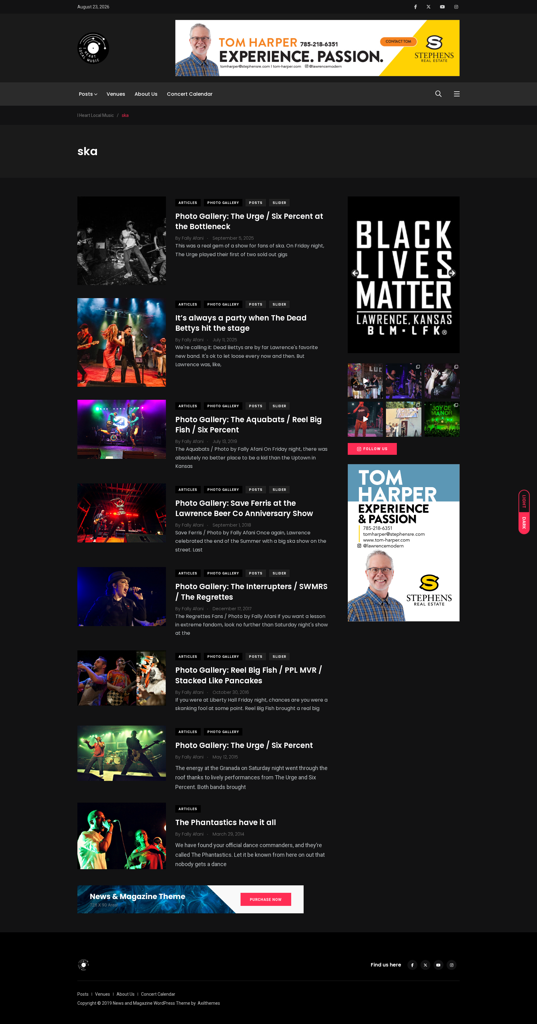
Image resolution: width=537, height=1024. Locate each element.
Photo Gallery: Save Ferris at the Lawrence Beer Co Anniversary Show (244, 508)
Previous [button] (355, 273)
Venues (116, 94)
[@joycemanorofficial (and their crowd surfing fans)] (442, 419)
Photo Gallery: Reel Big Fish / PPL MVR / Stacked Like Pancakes (248, 675)
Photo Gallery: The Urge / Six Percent (244, 745)
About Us (146, 94)
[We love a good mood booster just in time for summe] (403, 381)
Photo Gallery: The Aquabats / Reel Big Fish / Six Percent (248, 424)
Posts (86, 94)
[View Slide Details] (404, 274)
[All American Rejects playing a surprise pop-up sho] (403, 419)
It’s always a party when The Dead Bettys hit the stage (241, 323)
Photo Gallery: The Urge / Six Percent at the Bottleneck (249, 221)
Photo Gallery (223, 203)
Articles (188, 203)
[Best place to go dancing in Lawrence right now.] (365, 381)
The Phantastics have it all (225, 822)
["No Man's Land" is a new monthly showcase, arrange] (442, 381)
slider (279, 203)
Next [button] (452, 273)
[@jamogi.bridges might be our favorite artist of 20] (365, 419)
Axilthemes (209, 1003)
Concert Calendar (190, 94)
